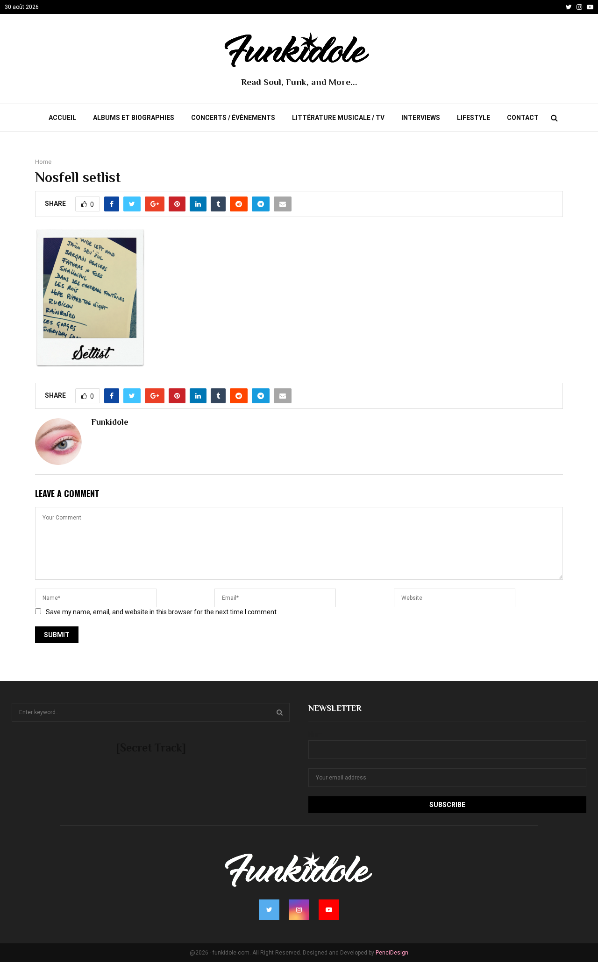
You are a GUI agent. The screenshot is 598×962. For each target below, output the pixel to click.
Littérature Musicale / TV (338, 117)
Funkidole (109, 422)
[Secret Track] (151, 747)
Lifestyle (473, 117)
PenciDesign (392, 952)
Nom (315, 734)
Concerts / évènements (233, 117)
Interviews (420, 117)
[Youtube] (590, 7)
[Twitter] (569, 7)
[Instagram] (579, 7)
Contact (523, 117)
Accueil (62, 117)
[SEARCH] (280, 712)
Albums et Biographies (133, 117)
